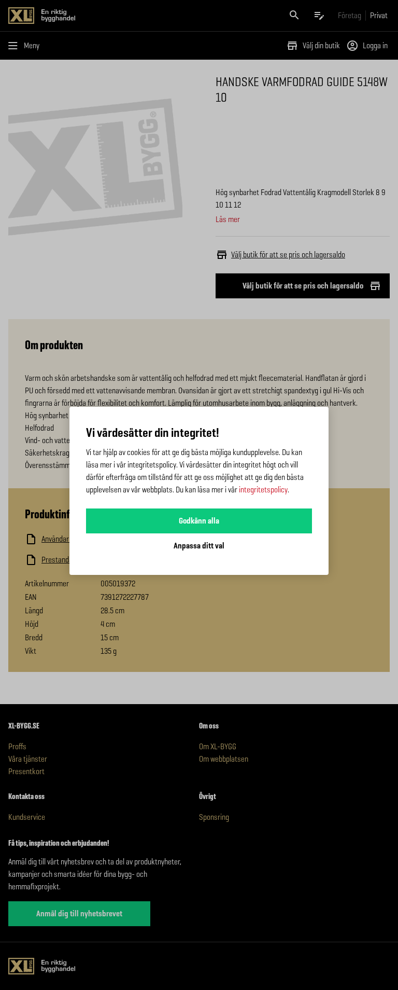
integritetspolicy (263, 489)
